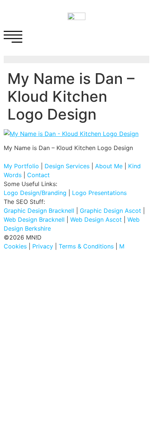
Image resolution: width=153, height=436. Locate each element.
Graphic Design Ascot (110, 210)
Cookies (15, 246)
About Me (109, 166)
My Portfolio (21, 166)
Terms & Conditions (86, 246)
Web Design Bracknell (34, 219)
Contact (38, 175)
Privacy (42, 246)
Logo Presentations (99, 192)
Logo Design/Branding (35, 192)
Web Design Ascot (96, 219)
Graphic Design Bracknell (39, 210)
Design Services (67, 166)
